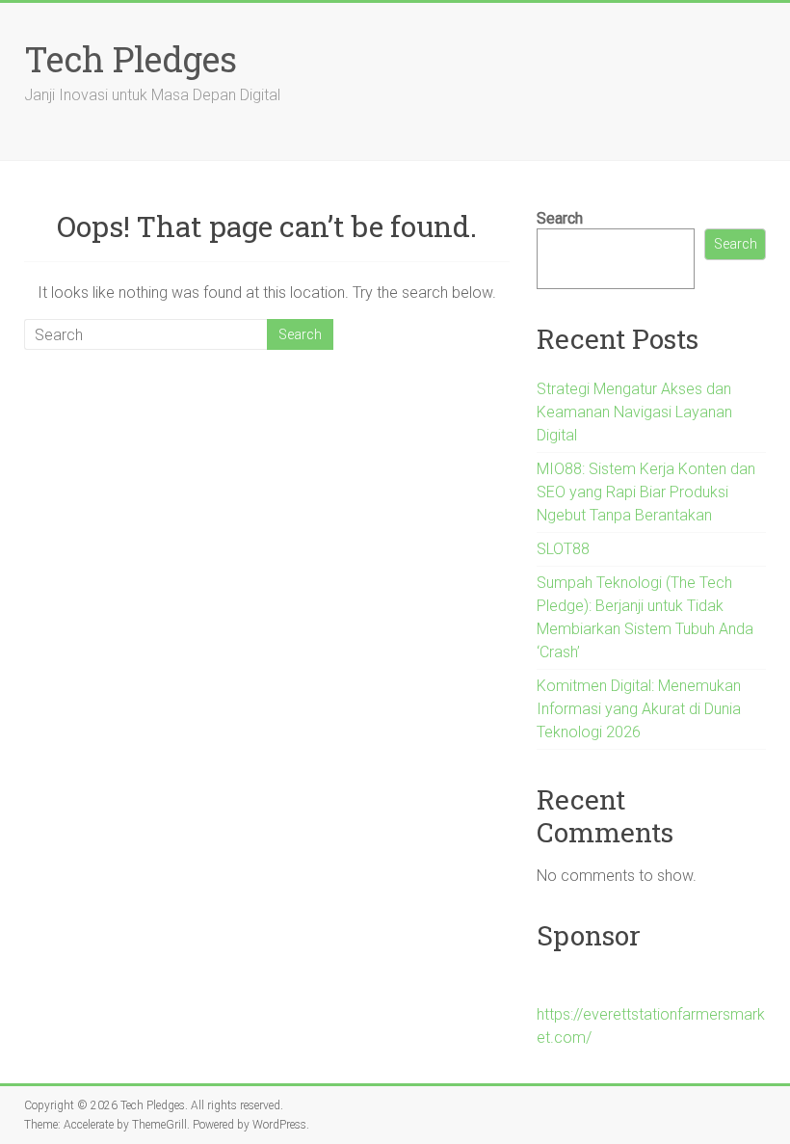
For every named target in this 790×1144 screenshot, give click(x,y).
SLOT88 (563, 549)
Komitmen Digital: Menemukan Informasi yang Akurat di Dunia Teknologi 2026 (639, 709)
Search (560, 218)
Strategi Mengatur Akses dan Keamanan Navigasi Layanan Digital (634, 412)
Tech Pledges (130, 59)
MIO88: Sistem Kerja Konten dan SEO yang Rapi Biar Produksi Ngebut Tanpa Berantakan (646, 492)
